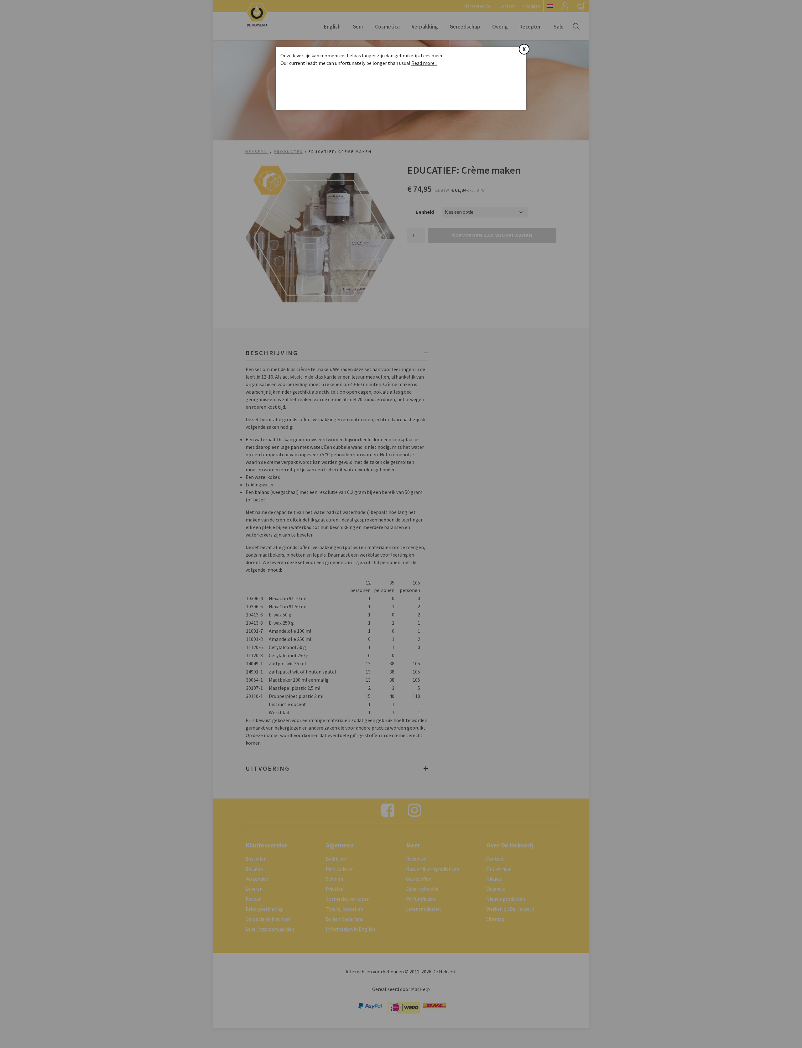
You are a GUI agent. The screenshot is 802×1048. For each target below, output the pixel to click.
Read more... (424, 63)
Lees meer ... (433, 55)
